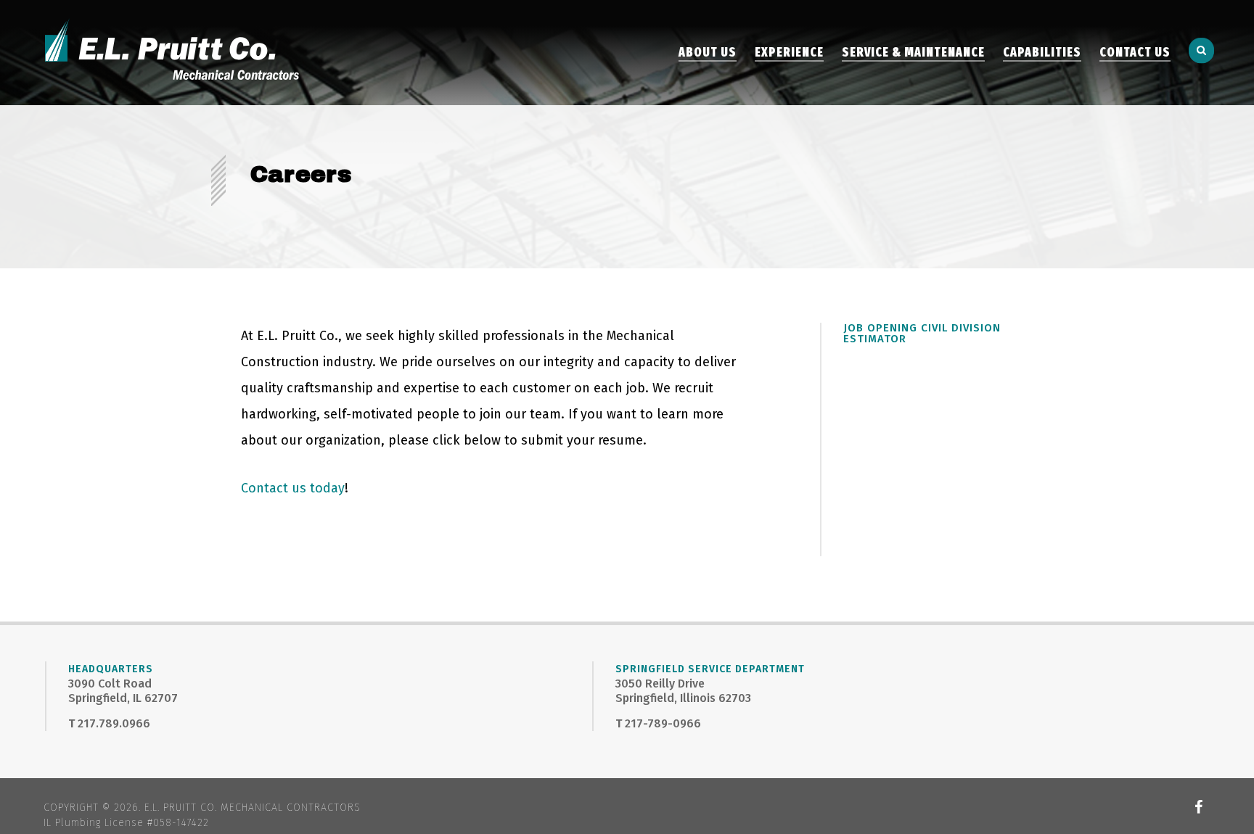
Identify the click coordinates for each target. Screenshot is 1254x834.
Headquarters (110, 669)
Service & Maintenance (913, 52)
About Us (708, 52)
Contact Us (1135, 52)
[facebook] (1198, 807)
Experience (789, 52)
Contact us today (293, 488)
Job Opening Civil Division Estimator (922, 333)
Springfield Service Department (710, 669)
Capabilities (1042, 52)
